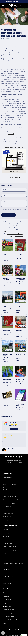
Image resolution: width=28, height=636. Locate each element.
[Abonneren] (23, 469)
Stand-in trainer (7, 583)
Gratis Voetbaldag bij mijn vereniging (12, 550)
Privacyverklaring (7, 613)
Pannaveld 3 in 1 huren (9, 503)
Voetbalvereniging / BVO (9, 546)
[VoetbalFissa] (6, 424)
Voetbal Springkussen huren (10, 513)
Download (11, 134)
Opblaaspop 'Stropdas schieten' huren (12, 499)
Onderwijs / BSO (7, 536)
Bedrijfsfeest (6, 529)
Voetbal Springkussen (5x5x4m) (7, 355)
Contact (5, 592)
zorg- (12, 236)
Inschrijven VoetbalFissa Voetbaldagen (13, 563)
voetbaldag (19, 234)
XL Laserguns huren (8, 520)
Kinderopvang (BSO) (8, 576)
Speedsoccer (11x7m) (20, 354)
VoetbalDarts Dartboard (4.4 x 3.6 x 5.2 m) (7, 280)
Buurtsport (5, 580)
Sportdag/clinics (7, 573)
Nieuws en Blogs (7, 606)
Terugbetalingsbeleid (8, 616)
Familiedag (6, 533)
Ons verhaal (6, 596)
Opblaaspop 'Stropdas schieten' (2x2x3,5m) (20, 279)
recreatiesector (19, 236)
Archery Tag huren (7, 477)
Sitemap (5, 623)
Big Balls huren (7, 481)
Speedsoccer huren (8, 510)
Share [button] (4, 43)
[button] (3, 5)
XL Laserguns (19, 330)
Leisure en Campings (8, 539)
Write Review (14, 429)
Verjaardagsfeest (7, 543)
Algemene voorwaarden (9, 609)
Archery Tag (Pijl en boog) (7, 380)
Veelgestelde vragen (8, 603)
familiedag (12, 231)
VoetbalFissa (13, 422)
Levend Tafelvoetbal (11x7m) (20, 306)
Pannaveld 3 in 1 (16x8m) (6, 306)
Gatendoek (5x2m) (6, 330)
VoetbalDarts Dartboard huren (10, 516)
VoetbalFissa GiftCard (7, 403)
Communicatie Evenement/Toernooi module (20, 404)
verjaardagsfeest (11, 234)
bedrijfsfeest (4, 231)
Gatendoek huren (7, 493)
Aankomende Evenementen (10, 560)
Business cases (7, 599)
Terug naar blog (15, 177)
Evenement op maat (8, 556)
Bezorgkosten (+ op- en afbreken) (11, 619)
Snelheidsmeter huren (8, 506)
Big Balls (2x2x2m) (20, 379)
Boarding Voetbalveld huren (10, 484)
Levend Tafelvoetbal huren (10, 496)
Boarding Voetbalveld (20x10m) (7, 254)
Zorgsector (6, 553)
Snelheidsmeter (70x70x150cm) (19, 254)
